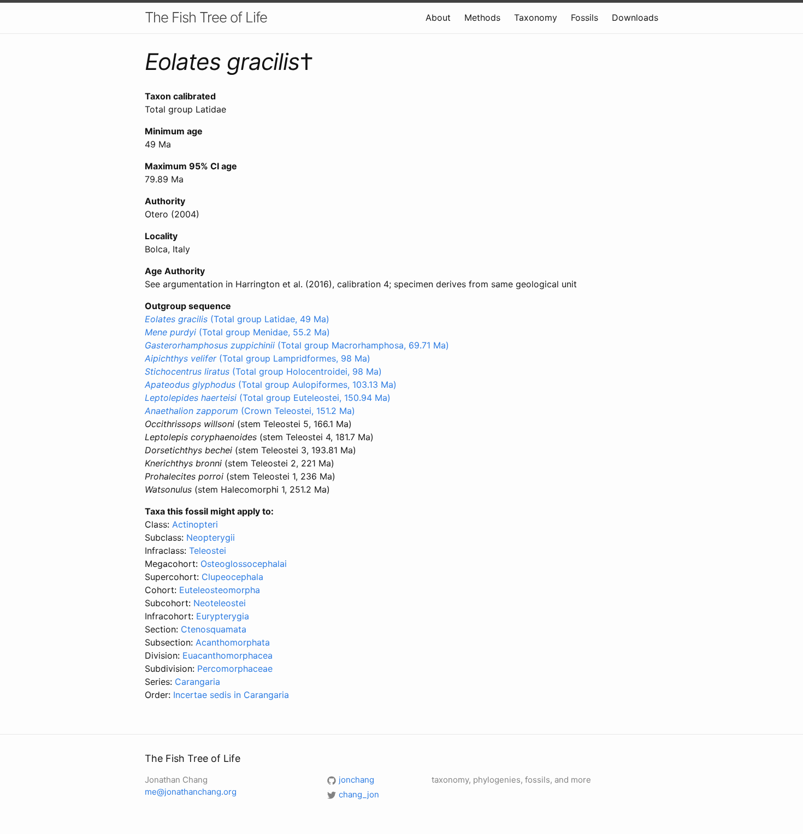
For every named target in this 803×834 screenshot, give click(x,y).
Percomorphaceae (235, 668)
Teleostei (207, 550)
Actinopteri (195, 524)
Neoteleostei (219, 603)
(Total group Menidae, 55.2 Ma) (237, 332)
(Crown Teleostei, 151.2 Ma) (250, 410)
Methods (482, 17)
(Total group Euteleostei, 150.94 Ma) (268, 397)
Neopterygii (210, 537)
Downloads (635, 17)
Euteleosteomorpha (219, 589)
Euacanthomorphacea (227, 655)
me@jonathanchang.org (191, 791)
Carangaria (197, 681)
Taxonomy (535, 17)
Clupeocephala (232, 576)
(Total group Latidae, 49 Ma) (237, 319)
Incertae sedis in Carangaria (231, 694)
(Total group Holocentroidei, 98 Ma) (263, 371)
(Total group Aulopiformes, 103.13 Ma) (271, 384)
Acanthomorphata (233, 642)
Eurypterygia (222, 616)
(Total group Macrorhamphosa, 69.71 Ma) (297, 345)
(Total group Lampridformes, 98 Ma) (257, 358)
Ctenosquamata (213, 629)
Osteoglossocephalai (243, 563)
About (438, 17)
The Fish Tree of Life (206, 17)
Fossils (584, 17)
